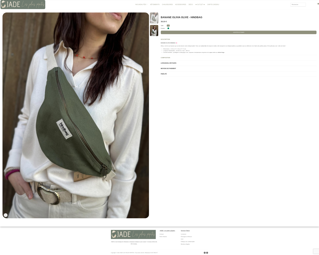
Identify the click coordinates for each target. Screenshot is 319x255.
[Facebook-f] (205, 253)
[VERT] (168, 28)
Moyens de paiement (168, 68)
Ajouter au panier (238, 32)
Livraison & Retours (168, 63)
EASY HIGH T (154, 252)
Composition (165, 57)
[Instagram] (207, 253)
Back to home (313, 13)
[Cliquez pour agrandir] (5, 215)
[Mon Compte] (311, 4)
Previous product (311, 13)
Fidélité (164, 74)
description (165, 39)
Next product (315, 13)
